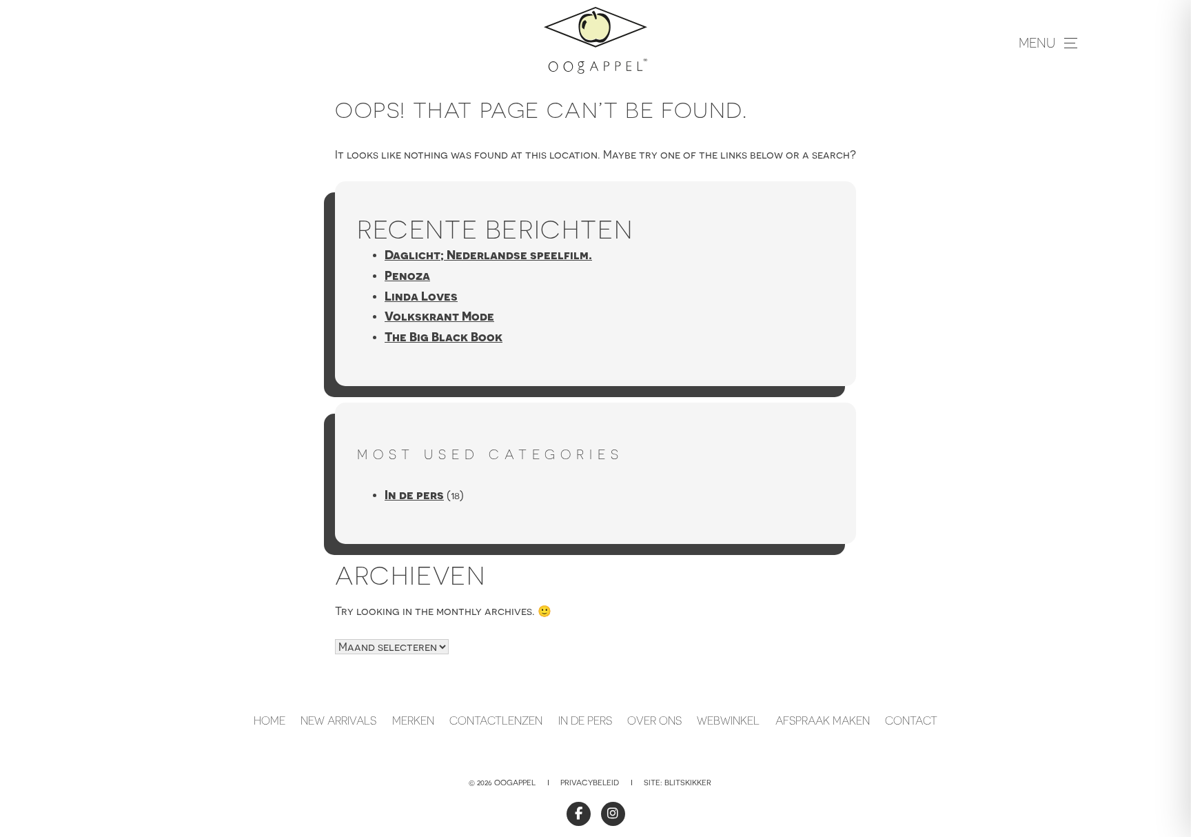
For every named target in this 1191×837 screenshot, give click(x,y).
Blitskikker (687, 782)
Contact (911, 720)
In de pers (414, 494)
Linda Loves (421, 296)
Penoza (407, 275)
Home (269, 720)
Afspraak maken (822, 720)
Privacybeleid (589, 782)
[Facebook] (579, 814)
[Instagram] (613, 814)
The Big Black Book (443, 337)
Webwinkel (728, 720)
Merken (413, 720)
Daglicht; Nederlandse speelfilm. (488, 255)
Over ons (654, 720)
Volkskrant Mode (439, 316)
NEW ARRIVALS (338, 720)
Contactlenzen (495, 720)
